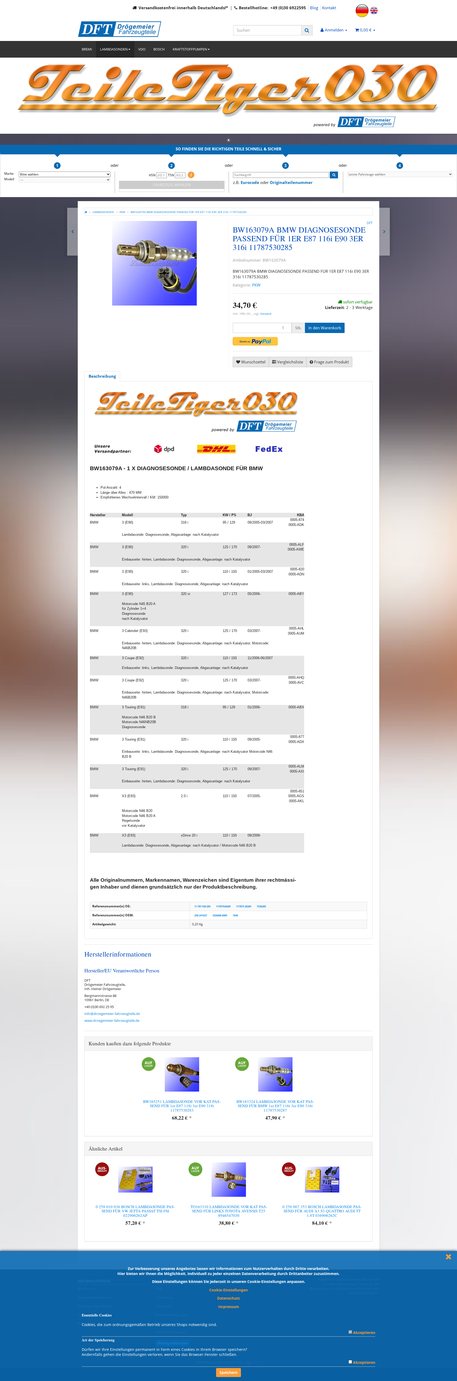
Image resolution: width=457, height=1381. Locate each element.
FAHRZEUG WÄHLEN (172, 184)
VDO (141, 49)
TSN (171, 175)
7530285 (261, 906)
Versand (265, 314)
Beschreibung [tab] (102, 376)
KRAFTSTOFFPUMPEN (190, 49)
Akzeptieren (364, 1332)
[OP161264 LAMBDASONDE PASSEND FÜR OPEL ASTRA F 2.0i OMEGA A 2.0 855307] (384, 232)
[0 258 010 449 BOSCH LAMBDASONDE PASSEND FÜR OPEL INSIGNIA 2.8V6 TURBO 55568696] (72, 232)
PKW (256, 285)
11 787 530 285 (202, 906)
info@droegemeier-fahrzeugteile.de (112, 1013)
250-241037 (200, 915)
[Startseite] (86, 212)
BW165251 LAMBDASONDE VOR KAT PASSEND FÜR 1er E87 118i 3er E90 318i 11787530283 (182, 1106)
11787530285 (223, 906)
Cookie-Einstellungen (228, 1289)
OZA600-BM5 (220, 915)
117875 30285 (243, 906)
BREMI (87, 49)
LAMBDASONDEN (114, 49)
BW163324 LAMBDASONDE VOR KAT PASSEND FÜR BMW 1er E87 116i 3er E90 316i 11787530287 (275, 1106)
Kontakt (329, 7)
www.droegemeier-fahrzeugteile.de (111, 1020)
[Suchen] (307, 30)
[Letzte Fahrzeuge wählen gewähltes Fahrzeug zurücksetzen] (400, 174)
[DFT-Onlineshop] (125, 29)
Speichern (228, 1372)
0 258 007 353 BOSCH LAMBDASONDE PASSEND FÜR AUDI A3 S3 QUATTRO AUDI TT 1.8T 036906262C (322, 1211)
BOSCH (159, 49)
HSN (152, 175)
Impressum (228, 1306)
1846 (235, 915)
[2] (255, 341)
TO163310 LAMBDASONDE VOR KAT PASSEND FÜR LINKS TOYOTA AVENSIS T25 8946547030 (228, 1211)
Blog (314, 7)
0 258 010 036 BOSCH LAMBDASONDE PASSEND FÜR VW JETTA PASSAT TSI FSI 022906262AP (135, 1211)
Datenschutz (228, 1298)
